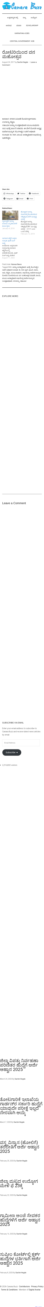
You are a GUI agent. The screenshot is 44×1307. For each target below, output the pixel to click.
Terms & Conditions (9, 1290)
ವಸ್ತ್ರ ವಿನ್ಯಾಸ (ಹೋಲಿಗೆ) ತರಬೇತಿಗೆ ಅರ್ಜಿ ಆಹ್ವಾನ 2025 (19, 1147)
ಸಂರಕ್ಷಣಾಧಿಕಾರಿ (7, 281)
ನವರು (36, 270)
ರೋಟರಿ (5, 275)
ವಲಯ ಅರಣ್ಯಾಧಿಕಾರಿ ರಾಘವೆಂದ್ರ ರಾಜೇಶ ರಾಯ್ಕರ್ (18, 278)
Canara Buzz (22, 6)
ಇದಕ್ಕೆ (28, 267)
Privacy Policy (37, 1286)
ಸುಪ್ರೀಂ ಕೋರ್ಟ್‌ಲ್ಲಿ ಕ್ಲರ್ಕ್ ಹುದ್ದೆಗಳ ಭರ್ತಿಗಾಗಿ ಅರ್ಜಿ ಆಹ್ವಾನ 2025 (20, 1259)
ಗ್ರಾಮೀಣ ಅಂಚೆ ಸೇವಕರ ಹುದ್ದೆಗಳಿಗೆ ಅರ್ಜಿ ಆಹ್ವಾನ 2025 (20, 1220)
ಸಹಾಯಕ (23, 281)
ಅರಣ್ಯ (14, 267)
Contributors (24, 1286)
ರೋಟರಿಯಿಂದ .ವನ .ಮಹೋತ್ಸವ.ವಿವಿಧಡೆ (21, 275)
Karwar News (16, 264)
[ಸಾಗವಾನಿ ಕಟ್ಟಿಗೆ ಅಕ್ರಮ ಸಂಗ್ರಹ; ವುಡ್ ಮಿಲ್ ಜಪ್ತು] (11, 248)
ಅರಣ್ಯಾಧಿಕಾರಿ (21, 267)
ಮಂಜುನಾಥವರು (16, 273)
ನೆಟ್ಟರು (8, 273)
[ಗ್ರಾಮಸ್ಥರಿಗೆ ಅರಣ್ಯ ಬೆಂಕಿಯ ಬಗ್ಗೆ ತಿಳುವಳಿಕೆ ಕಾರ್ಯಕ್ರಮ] (10, 215)
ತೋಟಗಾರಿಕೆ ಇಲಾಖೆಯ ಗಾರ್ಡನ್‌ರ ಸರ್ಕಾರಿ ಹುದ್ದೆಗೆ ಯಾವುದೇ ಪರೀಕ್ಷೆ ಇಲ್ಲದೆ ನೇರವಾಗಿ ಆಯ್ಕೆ (21, 1106)
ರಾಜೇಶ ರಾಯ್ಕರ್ (35, 273)
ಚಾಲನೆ (31, 270)
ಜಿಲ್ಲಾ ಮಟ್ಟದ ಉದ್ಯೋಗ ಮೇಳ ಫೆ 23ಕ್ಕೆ (19, 1183)
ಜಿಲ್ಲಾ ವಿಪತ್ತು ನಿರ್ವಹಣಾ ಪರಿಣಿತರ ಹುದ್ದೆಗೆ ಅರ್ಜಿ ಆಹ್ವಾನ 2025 (19, 1065)
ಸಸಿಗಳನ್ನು (16, 281)
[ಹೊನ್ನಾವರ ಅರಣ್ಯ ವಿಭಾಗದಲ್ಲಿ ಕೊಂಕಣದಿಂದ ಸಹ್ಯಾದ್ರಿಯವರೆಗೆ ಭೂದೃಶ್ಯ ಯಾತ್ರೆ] (30, 223)
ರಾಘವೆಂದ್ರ (25, 273)
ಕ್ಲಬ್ (26, 270)
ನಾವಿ (3, 273)
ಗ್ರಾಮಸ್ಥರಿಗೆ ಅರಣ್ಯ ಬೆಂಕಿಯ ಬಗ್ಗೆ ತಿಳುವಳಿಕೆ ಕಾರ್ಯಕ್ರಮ (9, 223)
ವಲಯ (38, 275)
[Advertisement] (22, 95)
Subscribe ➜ (12, 752)
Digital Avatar (34, 1290)
